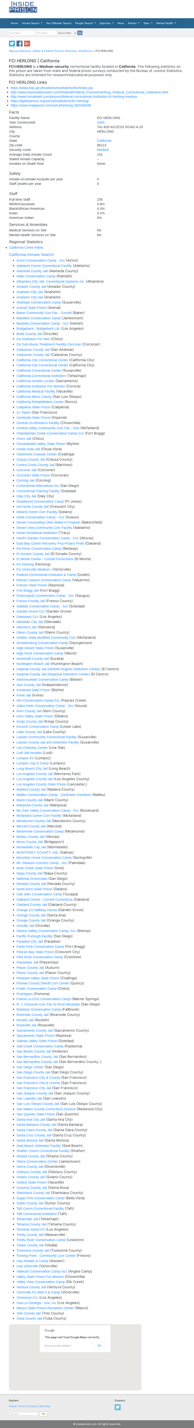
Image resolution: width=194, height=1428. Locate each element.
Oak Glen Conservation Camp (39, 894)
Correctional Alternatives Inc (38, 486)
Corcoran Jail (27, 470)
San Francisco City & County (38, 1077)
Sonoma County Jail (32, 1188)
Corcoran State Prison (33, 475)
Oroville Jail (25, 926)
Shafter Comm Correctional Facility (43, 1151)
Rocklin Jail (25, 1020)
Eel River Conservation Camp (39, 548)
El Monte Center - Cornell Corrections (45, 559)
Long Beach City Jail (32, 768)
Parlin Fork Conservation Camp (40, 947)
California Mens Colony (34, 397)
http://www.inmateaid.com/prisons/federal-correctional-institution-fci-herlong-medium (74, 97)
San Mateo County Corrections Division (46, 1109)
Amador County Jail (31, 287)
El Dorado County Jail (33, 554)
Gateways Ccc (27, 617)
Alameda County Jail (32, 271)
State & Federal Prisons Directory (55, 50)
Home (12, 1406)
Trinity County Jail (30, 1235)
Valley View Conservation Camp (41, 1282)
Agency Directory (20, 50)
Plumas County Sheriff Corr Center (43, 983)
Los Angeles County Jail (35, 774)
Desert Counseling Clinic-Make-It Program (48, 522)
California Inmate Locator (36, 381)
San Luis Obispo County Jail (38, 1104)
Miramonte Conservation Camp (40, 831)
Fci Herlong (25, 564)
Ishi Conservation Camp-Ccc (38, 700)
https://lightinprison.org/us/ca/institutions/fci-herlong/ (50, 101)
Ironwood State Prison (33, 690)
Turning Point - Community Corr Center (46, 1256)
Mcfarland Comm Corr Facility (39, 816)
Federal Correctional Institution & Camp (46, 575)
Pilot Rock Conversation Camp (40, 957)
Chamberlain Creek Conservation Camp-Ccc (50, 433)
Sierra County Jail (30, 1167)
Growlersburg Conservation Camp (42, 643)
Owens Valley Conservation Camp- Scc (46, 931)
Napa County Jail (29, 873)
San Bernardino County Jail (37, 1057)
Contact (32, 1406)
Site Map (45, 1406)
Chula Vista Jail (28, 449)
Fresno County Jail (31, 601)
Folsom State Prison (32, 585)
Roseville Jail (26, 1025)
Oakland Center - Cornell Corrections (45, 899)
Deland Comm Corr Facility (37, 512)
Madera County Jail (31, 789)
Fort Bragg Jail (28, 590)
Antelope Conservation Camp (39, 302)
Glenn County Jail (30, 632)
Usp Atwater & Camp (32, 1261)
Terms (22, 1406)
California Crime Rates (26, 247)
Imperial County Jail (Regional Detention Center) (53, 674)
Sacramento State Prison (35, 1036)
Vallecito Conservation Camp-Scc (42, 1271)
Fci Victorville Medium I (34, 569)
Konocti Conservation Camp (38, 727)
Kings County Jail (30, 721)
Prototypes (25, 994)
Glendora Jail (27, 627)
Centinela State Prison (33, 417)
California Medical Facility (36, 391)
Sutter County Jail (30, 1203)
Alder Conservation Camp (36, 276)
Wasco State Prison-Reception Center (45, 1308)
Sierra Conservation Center (37, 1161)
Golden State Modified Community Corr (46, 637)
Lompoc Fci (25, 758)
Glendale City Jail (30, 622)
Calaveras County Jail (33, 350)
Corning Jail (25, 480)
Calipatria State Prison (33, 407)
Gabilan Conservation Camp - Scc (42, 606)
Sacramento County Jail (35, 1030)
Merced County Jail (31, 826)
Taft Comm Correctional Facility (40, 1208)
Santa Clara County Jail (34, 1130)
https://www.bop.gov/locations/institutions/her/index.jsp (52, 88)
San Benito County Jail (34, 1051)
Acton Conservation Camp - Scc (41, 260)
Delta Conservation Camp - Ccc (40, 517)
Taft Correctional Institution (37, 1214)
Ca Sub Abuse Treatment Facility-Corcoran (49, 344)
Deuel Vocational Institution (37, 533)
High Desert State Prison (35, 648)
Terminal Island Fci (31, 1229)
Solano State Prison (32, 1182)
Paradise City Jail (30, 941)
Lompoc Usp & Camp (33, 763)
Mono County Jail (30, 842)
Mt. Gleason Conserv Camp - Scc (42, 863)
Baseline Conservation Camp (39, 318)
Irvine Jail (24, 695)
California (86, 50)
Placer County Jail (30, 968)
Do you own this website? (58, 1345)
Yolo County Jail (29, 1313)
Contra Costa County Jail (35, 465)
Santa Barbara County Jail (36, 1125)
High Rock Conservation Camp (40, 653)
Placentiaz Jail (27, 962)
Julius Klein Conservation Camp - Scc (45, 706)
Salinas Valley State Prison (37, 1041)
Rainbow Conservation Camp (39, 1009)
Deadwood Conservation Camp (40, 501)
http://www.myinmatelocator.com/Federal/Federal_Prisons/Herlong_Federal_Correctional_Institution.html (89, 92)
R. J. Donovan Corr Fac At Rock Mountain (48, 1004)
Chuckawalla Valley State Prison (41, 444)
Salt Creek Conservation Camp (40, 1046)
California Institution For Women (41, 386)
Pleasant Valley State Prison (38, 978)
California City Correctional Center (42, 360)
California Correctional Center (39, 370)
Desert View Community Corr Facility (44, 528)
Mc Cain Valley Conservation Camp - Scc (48, 810)
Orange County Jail (31, 915)
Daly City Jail (26, 496)
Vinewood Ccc (27, 1297)
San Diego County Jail (33, 1072)
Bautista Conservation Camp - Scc (43, 323)
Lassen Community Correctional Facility (46, 737)
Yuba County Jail (29, 1318)
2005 (101, 122)
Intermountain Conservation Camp (42, 679)
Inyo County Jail (29, 685)
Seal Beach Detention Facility (39, 1146)
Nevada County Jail (31, 884)
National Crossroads (32, 879)
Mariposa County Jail (32, 805)
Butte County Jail (29, 334)
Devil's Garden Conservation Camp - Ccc (48, 538)
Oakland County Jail (32, 905)
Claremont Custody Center (37, 454)
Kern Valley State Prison (35, 716)
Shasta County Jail (31, 1156)
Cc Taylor (24, 412)
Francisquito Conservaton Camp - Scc (45, 596)
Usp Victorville (27, 1266)
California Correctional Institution (41, 376)
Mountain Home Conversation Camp (44, 857)
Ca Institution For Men (33, 339)
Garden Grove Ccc (31, 611)
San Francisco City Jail (34, 1088)
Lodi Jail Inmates (29, 753)
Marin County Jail (30, 800)
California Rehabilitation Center (40, 402)
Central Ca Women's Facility (38, 423)
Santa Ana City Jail (31, 1119)
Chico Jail (24, 439)
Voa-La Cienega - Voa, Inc (36, 1303)
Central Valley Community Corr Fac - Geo (48, 428)
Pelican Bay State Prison (35, 952)
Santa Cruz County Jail (34, 1135)
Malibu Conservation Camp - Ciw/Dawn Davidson (54, 795)
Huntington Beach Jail (33, 664)
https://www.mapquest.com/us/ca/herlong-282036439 (51, 105)
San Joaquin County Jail (35, 1093)
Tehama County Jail (31, 1224)
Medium (103, 150)
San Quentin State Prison (36, 1114)
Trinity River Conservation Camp (41, 1240)
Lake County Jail (29, 732)
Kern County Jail (29, 711)
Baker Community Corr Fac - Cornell (44, 313)
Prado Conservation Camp (37, 988)
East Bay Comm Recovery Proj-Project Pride (50, 543)
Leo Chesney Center (32, 748)
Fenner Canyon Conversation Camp (44, 580)
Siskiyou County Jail (32, 1172)
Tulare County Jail (30, 1245)
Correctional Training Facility (38, 491)
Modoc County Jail (30, 837)
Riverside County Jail (32, 1015)
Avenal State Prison (31, 308)
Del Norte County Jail (33, 507)
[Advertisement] (123, 8)
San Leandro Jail (29, 1098)
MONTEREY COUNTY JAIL (38, 852)
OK (99, 1345)
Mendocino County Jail (34, 821)
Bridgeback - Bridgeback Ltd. (38, 328)
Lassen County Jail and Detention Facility (48, 742)
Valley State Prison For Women (40, 1277)
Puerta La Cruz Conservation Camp (43, 999)
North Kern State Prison (34, 889)
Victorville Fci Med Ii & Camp (38, 1292)
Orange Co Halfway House (37, 910)
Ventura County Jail (31, 1287)
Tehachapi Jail (27, 1219)
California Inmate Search (31, 254)
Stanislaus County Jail (33, 1193)
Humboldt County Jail (33, 659)
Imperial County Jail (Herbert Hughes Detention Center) (58, 669)
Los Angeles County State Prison (41, 784)
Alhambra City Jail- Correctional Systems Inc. (51, 281)
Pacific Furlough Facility (34, 936)
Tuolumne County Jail (33, 1250)
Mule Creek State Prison (35, 868)
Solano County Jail (31, 1177)
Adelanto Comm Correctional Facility (44, 266)
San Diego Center (30, 1067)
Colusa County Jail (31, 459)
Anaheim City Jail (30, 292)
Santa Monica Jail (30, 1140)
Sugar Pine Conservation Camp (40, 1198)
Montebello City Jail (31, 847)
